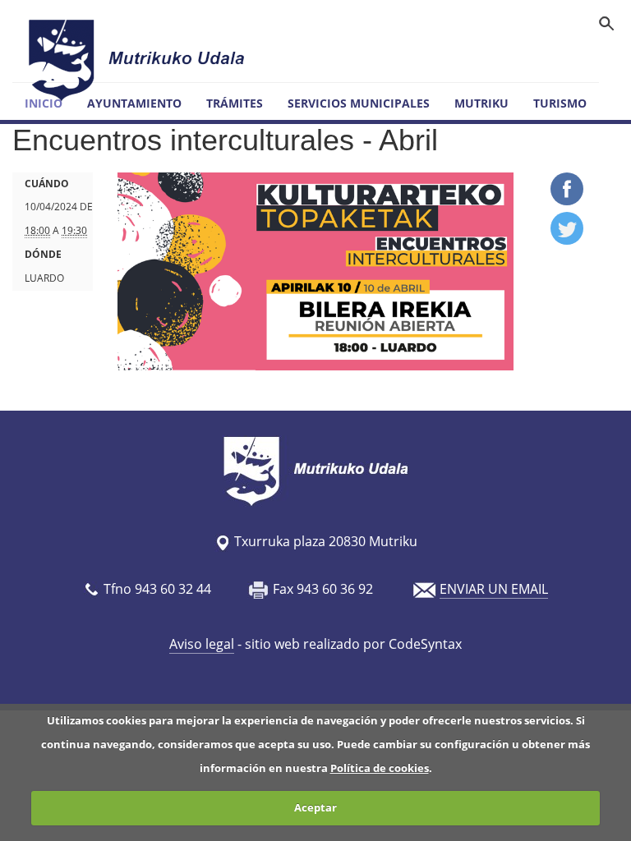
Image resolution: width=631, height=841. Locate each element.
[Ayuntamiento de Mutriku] (138, 60)
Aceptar (315, 807)
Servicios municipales (359, 103)
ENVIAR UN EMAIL (494, 589)
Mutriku (481, 103)
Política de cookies (379, 768)
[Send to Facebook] (566, 200)
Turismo (560, 103)
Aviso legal (201, 644)
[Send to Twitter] (566, 240)
